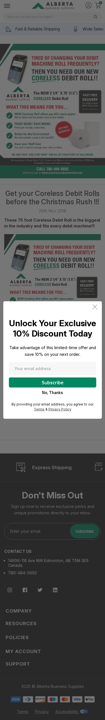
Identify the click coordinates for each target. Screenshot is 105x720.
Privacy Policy (59, 409)
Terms (39, 409)
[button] (95, 307)
